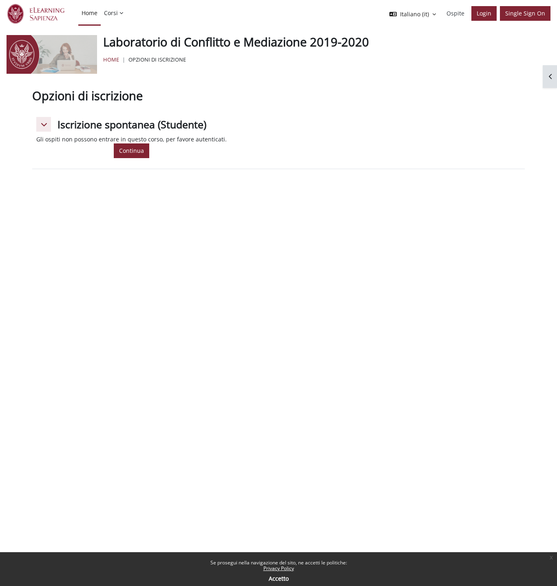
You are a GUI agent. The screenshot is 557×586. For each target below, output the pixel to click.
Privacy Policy (278, 568)
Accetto (279, 578)
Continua (131, 150)
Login (484, 13)
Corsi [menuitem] (111, 13)
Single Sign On (525, 13)
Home (111, 59)
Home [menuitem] (89, 13)
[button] (43, 124)
